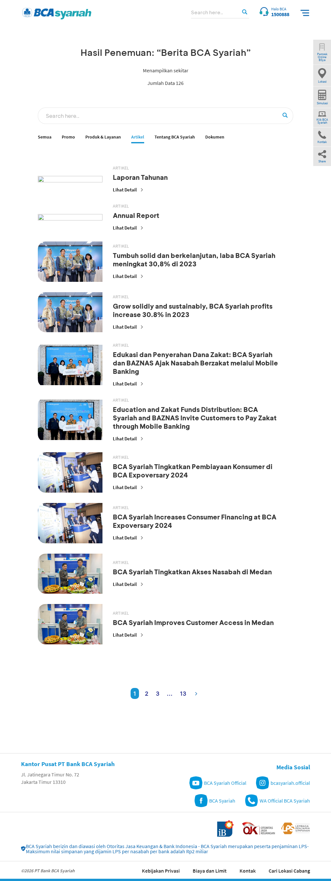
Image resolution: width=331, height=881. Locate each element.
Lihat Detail (125, 190)
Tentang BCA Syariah (175, 137)
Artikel (137, 137)
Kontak (248, 870)
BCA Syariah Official (225, 783)
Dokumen (214, 137)
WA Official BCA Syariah (285, 800)
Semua (44, 137)
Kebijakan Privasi (161, 870)
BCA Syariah (222, 800)
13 (183, 693)
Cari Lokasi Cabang (289, 870)
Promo (68, 137)
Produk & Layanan (103, 137)
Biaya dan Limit (210, 870)
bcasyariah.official (290, 783)
